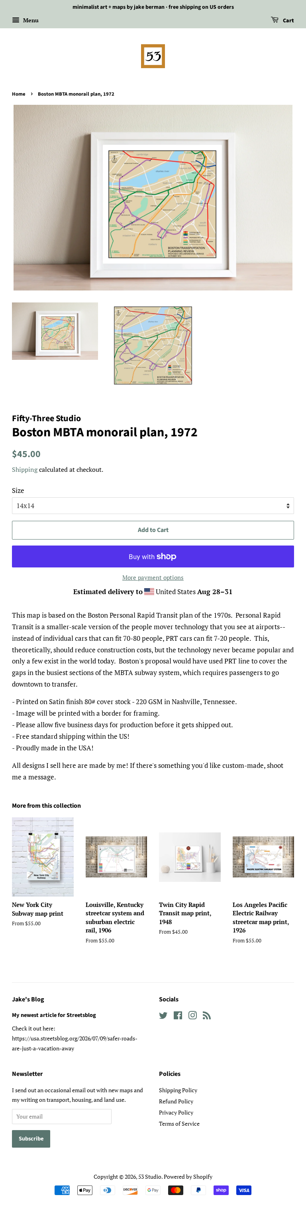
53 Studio (149, 1176)
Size (18, 490)
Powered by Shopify (188, 1176)
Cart (288, 21)
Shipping (24, 469)
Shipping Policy (178, 1090)
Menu (30, 20)
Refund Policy (176, 1101)
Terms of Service (179, 1123)
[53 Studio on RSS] (206, 1017)
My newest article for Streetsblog (54, 1015)
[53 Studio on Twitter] (163, 1017)
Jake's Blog (28, 999)
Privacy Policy (176, 1112)
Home (19, 94)
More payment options (153, 577)
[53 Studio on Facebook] (177, 1017)
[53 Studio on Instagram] (192, 1017)
